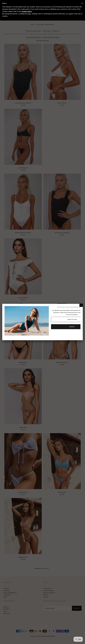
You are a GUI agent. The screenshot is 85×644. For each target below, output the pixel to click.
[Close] (81, 305)
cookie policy (27, 11)
